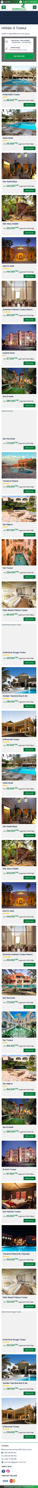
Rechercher (19, 56)
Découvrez (29, 105)
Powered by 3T (28, 1487)
